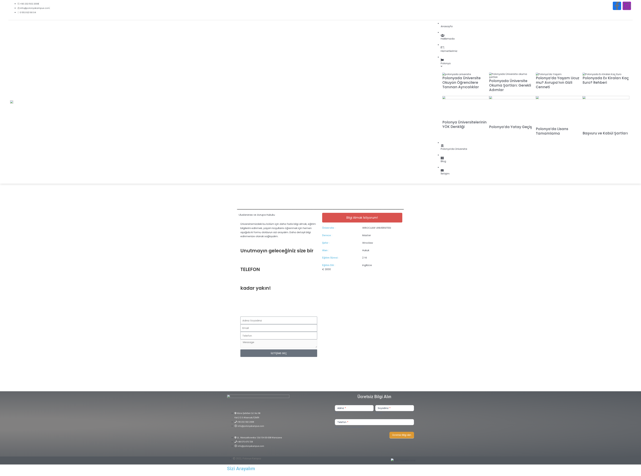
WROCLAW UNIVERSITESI (376, 227)
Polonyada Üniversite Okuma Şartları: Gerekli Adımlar (510, 85)
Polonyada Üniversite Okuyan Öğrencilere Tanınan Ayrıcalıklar (461, 83)
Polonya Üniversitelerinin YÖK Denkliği (464, 124)
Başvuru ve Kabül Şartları (605, 133)
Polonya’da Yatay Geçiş (510, 126)
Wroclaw (367, 243)
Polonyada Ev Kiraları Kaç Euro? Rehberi (606, 80)
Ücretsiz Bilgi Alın (401, 435)
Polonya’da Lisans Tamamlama (552, 131)
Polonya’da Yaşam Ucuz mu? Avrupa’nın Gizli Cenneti (557, 83)
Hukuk (365, 250)
